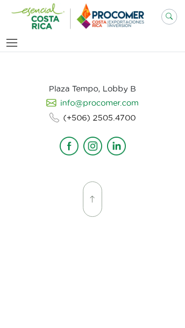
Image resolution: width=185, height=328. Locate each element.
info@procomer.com (99, 102)
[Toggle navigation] (14, 42)
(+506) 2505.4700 (99, 117)
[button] (169, 17)
